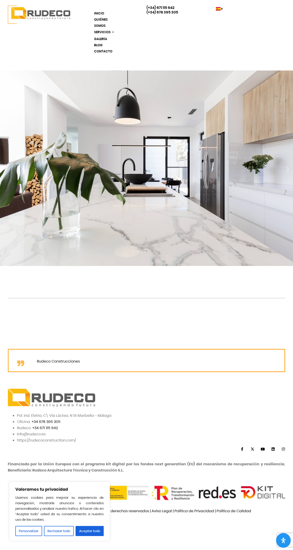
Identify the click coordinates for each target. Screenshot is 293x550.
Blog (98, 45)
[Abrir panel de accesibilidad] (283, 540)
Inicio (99, 13)
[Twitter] (252, 449)
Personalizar (28, 531)
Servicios (102, 32)
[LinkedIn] (273, 449)
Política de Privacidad (194, 511)
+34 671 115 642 (45, 428)
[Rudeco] (39, 14)
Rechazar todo (58, 531)
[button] (5, 169)
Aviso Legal (162, 511)
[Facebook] (242, 449)
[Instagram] (283, 449)
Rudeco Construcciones (58, 361)
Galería (100, 39)
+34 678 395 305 (46, 421)
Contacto (103, 51)
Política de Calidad (234, 511)
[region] (59, 511)
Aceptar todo (89, 531)
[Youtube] (263, 449)
